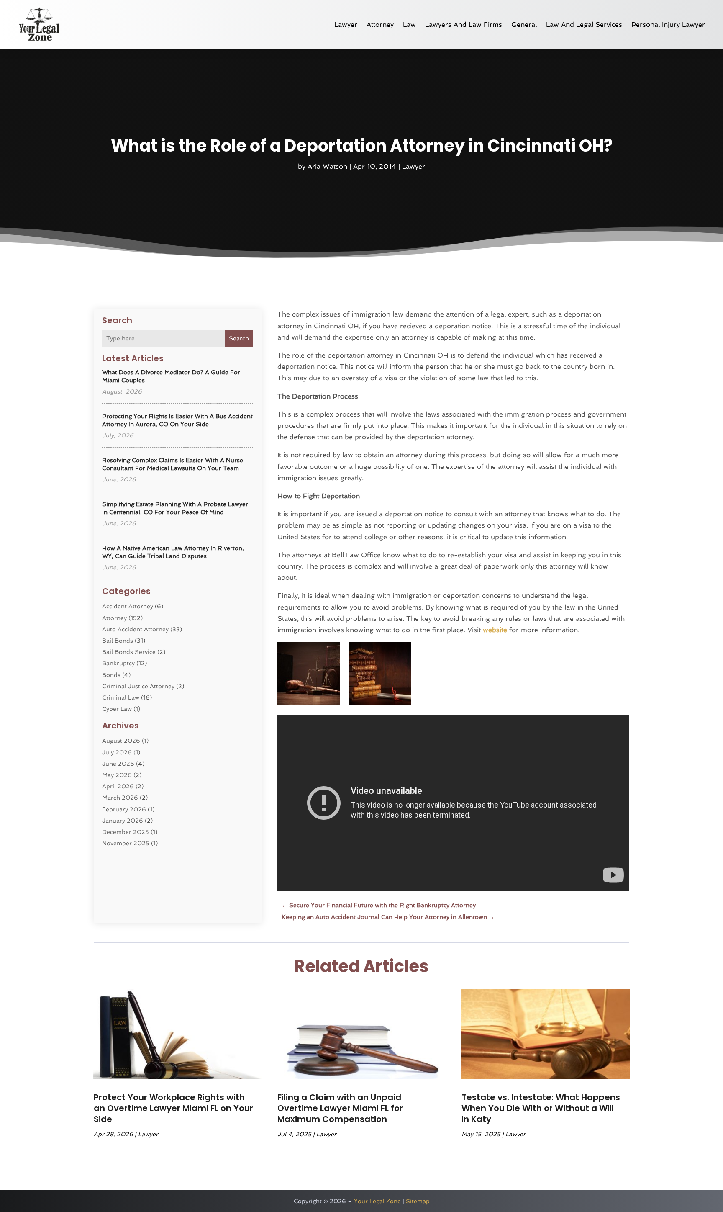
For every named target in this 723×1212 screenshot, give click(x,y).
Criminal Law (120, 697)
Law (409, 24)
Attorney (380, 24)
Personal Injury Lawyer (668, 24)
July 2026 (117, 752)
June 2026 (118, 763)
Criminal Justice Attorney (138, 686)
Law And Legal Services (584, 24)
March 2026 (120, 797)
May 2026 (117, 775)
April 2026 (118, 786)
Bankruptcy (118, 663)
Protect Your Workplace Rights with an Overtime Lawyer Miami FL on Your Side (173, 1108)
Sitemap (418, 1201)
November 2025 (125, 843)
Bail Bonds (117, 640)
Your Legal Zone (377, 1201)
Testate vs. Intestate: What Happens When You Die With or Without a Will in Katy (540, 1108)
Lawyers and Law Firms (463, 24)
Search (239, 338)
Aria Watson (327, 166)
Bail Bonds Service (129, 651)
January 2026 (122, 820)
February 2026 (124, 809)
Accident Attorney (127, 606)
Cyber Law (117, 708)
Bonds (111, 675)
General (524, 24)
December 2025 (125, 832)
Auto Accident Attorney (135, 629)
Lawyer (345, 24)
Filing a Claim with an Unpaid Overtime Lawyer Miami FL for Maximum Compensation (340, 1108)
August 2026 (121, 740)
